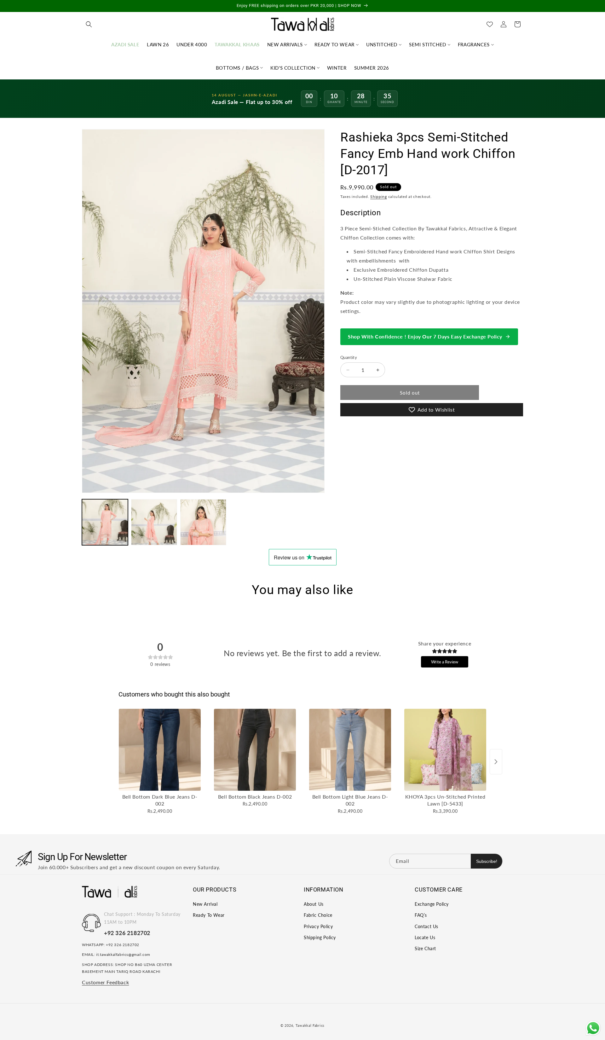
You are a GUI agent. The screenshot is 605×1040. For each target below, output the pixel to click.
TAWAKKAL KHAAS (237, 44)
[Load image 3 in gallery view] (203, 522)
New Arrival (205, 904)
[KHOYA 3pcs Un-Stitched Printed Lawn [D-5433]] (445, 750)
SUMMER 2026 (371, 68)
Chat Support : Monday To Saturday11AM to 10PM (142, 918)
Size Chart (425, 948)
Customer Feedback (105, 982)
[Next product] (496, 761)
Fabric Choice (318, 915)
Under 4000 (191, 44)
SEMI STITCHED (427, 44)
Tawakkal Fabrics (310, 1025)
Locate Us (425, 937)
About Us (314, 904)
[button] (89, 24)
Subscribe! (486, 861)
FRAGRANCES (474, 44)
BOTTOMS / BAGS (237, 68)
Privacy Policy (318, 926)
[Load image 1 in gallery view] (105, 522)
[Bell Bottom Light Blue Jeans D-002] (350, 750)
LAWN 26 (158, 44)
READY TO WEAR (334, 44)
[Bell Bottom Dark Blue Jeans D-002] (160, 750)
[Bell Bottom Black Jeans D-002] (255, 750)
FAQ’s (421, 915)
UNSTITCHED (381, 44)
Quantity (348, 357)
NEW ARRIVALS (285, 44)
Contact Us (426, 926)
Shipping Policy (320, 937)
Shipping (378, 196)
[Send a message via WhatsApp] (593, 1028)
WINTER (337, 68)
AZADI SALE (125, 44)
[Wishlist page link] (490, 24)
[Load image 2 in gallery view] (154, 522)
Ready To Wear (209, 915)
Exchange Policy (432, 904)
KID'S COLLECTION (292, 68)
